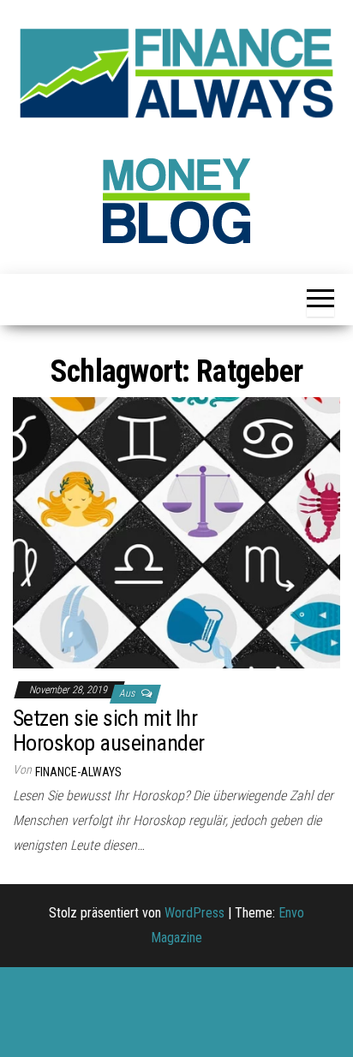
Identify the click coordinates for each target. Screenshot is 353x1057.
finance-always (78, 772)
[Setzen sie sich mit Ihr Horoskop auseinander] (176, 532)
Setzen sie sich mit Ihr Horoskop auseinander (109, 730)
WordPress (194, 913)
